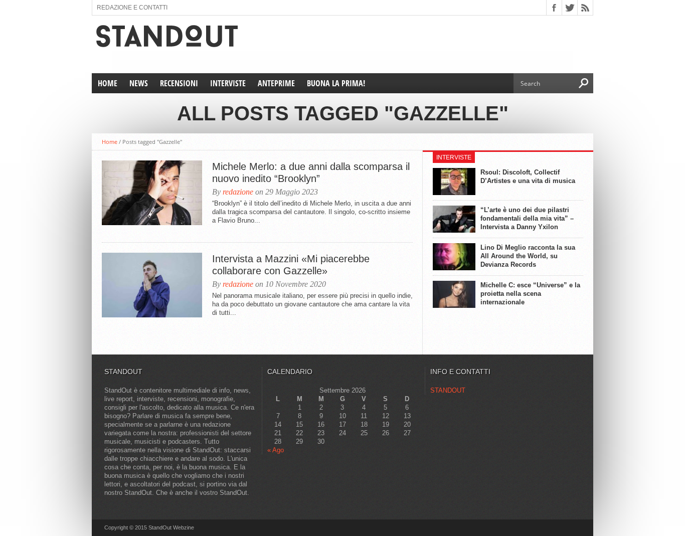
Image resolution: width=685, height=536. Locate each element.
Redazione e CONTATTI (132, 7)
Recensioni (179, 83)
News (138, 83)
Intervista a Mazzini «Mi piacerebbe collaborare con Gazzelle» (291, 264)
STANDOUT (447, 390)
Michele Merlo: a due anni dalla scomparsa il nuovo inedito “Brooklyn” (311, 172)
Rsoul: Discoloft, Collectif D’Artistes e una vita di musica (527, 176)
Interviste (228, 83)
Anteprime (276, 83)
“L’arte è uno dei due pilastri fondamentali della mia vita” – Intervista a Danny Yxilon (527, 218)
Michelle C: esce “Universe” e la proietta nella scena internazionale (530, 293)
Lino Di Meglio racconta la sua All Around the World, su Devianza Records (527, 256)
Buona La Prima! (336, 83)
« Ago (275, 450)
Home (107, 83)
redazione (238, 192)
